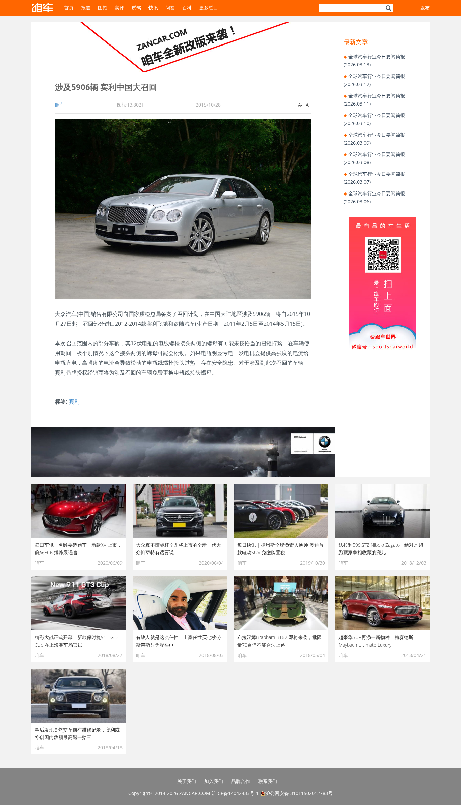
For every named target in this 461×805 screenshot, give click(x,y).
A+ (308, 104)
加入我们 (213, 781)
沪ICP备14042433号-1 (235, 793)
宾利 (74, 401)
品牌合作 (240, 781)
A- (300, 104)
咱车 (59, 104)
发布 (425, 7)
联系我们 (267, 781)
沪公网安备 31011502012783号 (299, 793)
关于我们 (186, 781)
